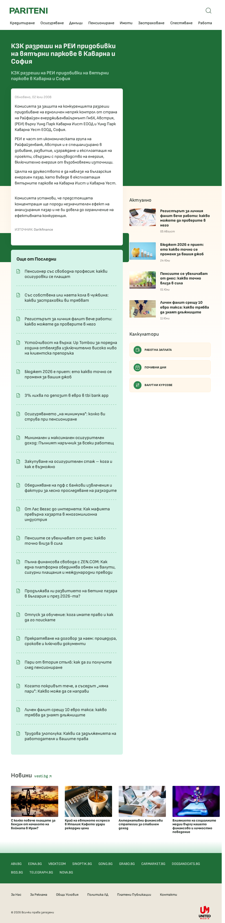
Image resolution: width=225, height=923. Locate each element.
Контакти (168, 895)
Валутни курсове (159, 385)
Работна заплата (158, 350)
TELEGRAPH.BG (41, 872)
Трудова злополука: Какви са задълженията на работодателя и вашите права (70, 736)
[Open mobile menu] (208, 10)
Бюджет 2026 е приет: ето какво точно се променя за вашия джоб (68, 374)
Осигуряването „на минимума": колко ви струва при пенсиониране (65, 416)
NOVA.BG (66, 872)
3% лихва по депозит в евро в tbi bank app (67, 395)
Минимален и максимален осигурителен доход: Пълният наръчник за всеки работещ (69, 440)
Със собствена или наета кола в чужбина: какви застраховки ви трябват (67, 297)
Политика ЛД (97, 895)
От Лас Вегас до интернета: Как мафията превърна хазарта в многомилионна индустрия (67, 514)
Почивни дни (155, 367)
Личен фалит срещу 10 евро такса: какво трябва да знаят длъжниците (66, 712)
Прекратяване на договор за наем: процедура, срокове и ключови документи (71, 641)
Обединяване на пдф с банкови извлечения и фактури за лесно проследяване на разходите (71, 488)
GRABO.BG (127, 864)
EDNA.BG (35, 864)
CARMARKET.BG (153, 864)
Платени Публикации (134, 895)
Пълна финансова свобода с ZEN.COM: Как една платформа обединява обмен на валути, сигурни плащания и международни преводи (70, 567)
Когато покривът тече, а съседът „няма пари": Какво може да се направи (66, 688)
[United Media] (205, 912)
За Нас (16, 895)
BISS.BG (17, 872)
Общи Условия (67, 895)
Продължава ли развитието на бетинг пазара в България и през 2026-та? (71, 593)
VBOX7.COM (57, 864)
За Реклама (38, 895)
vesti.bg (41, 776)
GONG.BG (105, 864)
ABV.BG (16, 864)
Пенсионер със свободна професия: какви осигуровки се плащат (66, 274)
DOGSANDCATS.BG (186, 864)
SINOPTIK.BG (82, 864)
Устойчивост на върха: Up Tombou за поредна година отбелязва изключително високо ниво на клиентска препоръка (71, 348)
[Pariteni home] (28, 11)
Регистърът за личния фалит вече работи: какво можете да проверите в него (68, 321)
